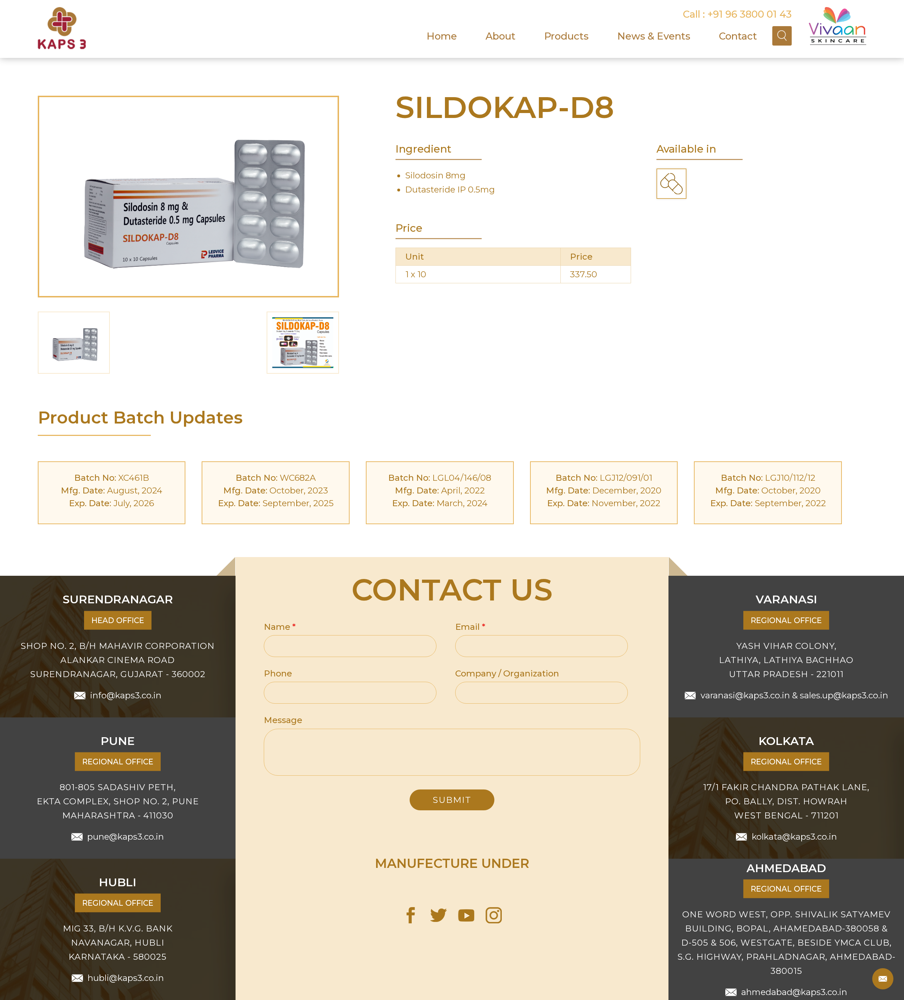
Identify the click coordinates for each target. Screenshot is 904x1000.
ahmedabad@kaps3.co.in (794, 992)
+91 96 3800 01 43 (749, 14)
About (501, 36)
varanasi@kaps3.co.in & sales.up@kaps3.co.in (794, 695)
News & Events (653, 36)
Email (470, 627)
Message (283, 720)
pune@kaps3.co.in (125, 836)
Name (280, 627)
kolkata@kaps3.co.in (794, 836)
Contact (738, 36)
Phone (278, 673)
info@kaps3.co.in (125, 695)
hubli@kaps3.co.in (126, 977)
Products (566, 36)
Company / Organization (507, 673)
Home (442, 36)
